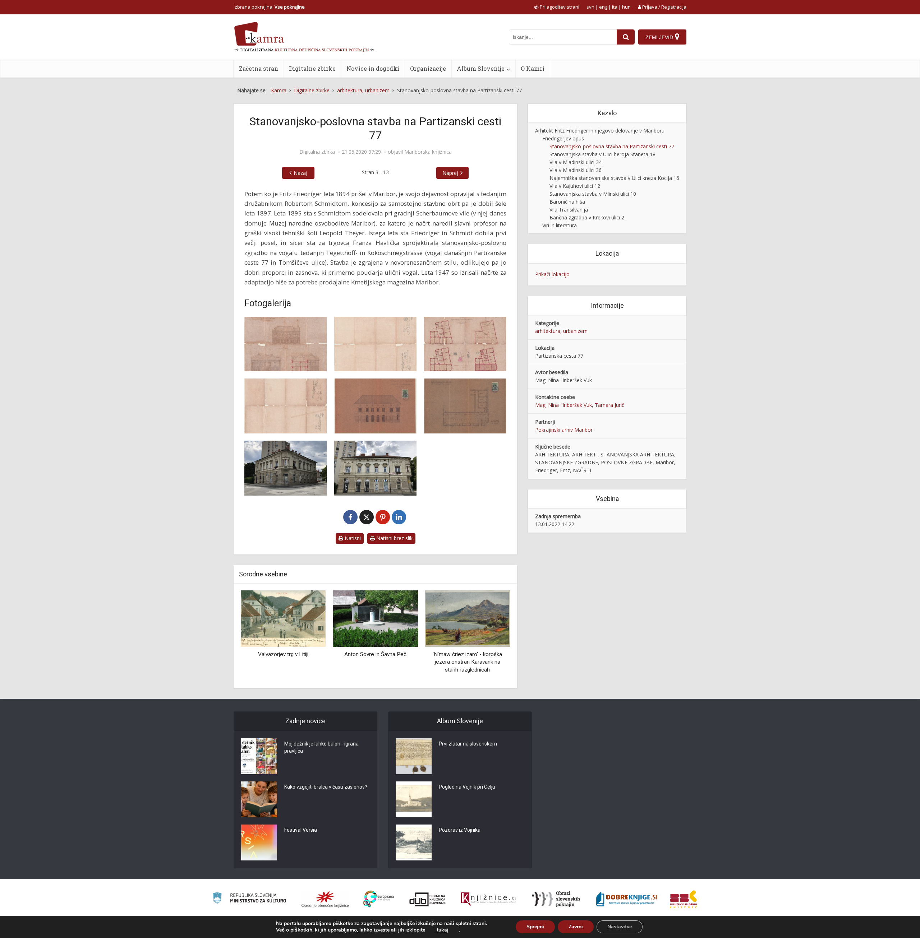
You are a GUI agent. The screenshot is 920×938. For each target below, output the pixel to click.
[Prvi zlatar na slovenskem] (414, 756)
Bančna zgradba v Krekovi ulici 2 (586, 217)
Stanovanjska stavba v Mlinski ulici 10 (592, 193)
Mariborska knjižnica (428, 152)
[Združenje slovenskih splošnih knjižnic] (488, 899)
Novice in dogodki (372, 68)
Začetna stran (258, 68)
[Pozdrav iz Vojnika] (414, 842)
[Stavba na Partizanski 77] (285, 344)
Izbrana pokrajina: (269, 7)
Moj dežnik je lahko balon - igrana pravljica (321, 747)
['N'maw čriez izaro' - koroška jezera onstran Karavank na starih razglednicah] (467, 618)
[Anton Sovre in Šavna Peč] (375, 618)
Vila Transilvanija (568, 209)
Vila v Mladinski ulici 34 (575, 162)
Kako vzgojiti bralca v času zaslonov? (325, 787)
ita (614, 7)
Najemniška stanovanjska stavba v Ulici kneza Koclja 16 (614, 178)
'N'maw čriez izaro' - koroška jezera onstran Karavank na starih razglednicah (467, 662)
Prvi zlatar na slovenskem (468, 744)
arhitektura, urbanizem (561, 331)
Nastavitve (619, 926)
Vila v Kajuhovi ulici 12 (574, 185)
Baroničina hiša (567, 201)
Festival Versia (300, 830)
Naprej (450, 173)
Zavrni (576, 926)
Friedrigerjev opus (563, 138)
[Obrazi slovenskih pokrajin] (556, 899)
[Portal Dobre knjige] (626, 899)
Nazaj (300, 173)
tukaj (442, 930)
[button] (492, 637)
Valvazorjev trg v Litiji (283, 654)
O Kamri (532, 68)
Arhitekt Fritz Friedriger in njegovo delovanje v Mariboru (599, 130)
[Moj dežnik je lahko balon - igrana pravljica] (259, 756)
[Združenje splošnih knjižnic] (683, 899)
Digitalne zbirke (312, 68)
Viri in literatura (559, 225)
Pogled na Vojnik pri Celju (467, 787)
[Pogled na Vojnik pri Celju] (414, 799)
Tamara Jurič (609, 404)
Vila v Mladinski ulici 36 (575, 170)
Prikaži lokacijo (552, 274)
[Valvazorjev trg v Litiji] (283, 618)
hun (626, 7)
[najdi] (626, 37)
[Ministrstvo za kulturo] (249, 899)
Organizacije (428, 68)
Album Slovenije (481, 68)
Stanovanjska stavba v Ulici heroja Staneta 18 (602, 154)
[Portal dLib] (427, 899)
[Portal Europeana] (378, 899)
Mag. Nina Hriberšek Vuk (563, 404)
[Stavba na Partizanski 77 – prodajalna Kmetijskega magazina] (375, 406)
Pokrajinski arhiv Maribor (564, 429)
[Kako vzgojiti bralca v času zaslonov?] (259, 799)
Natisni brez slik (394, 538)
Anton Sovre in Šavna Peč (375, 654)
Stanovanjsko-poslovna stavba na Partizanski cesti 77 (611, 146)
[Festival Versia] (259, 842)
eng (603, 7)
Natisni (352, 538)
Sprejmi (535, 926)
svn (590, 7)
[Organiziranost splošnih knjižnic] (325, 899)
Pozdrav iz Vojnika (459, 830)
